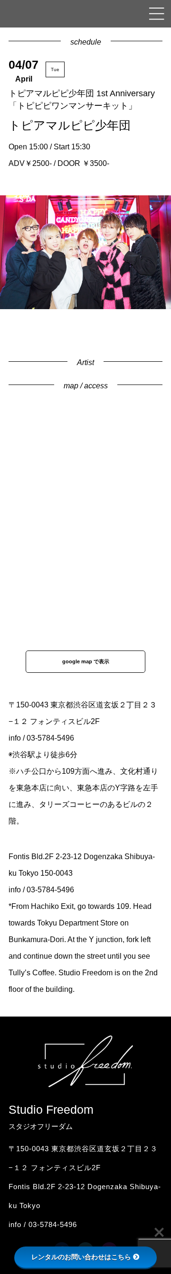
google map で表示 (85, 661)
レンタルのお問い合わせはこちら (81, 1257)
